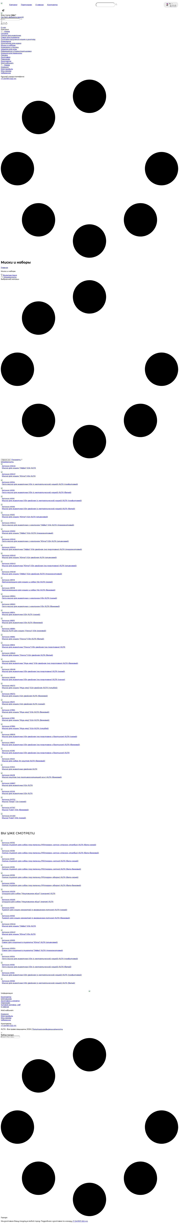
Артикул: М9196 (8, 851)
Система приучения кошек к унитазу (18, 39)
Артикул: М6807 (8, 783)
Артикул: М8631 (8, 742)
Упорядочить (9, 277)
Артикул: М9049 (8, 555)
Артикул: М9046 (8, 466)
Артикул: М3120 (8, 791)
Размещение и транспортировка (16, 51)
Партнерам (26, 5)
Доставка (5, 57)
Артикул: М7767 (8, 808)
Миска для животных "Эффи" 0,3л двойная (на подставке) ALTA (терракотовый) (42, 549)
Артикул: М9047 (8, 474)
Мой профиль (7, 69)
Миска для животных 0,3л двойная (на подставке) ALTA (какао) (33, 679)
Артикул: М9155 (8, 490)
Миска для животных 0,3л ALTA (17, 793)
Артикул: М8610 (8, 645)
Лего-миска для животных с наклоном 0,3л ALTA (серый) (29, 598)
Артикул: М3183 (8, 751)
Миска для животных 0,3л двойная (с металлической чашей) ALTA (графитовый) (42, 501)
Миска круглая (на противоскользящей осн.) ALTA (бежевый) (32, 777)
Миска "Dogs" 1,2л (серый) (14, 801)
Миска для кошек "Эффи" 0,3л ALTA (19, 468)
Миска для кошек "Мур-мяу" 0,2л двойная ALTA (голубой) (29, 688)
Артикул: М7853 (8, 710)
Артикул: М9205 (8, 899)
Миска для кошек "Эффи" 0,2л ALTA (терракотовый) (27, 533)
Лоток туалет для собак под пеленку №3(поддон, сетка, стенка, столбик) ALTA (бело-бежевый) (50, 853)
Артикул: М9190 (8, 875)
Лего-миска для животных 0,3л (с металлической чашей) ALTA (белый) (36, 492)
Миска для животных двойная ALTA (19, 769)
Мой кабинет (7, 63)
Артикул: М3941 (8, 767)
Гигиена (4, 33)
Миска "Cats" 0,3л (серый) (14, 818)
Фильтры (7, 275)
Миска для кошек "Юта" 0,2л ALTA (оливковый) (25, 517)
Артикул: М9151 (8, 908)
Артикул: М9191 (8, 859)
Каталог (13, 5)
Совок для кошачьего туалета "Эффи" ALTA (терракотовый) (32, 950)
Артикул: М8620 (8, 653)
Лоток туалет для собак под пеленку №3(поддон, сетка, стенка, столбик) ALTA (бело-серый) (49, 845)
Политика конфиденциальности (47, 1029)
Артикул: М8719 (8, 580)
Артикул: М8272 (8, 694)
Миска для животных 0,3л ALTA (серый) (21, 614)
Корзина (4, 67)
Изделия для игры (9, 49)
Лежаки (4, 55)
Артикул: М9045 (8, 539)
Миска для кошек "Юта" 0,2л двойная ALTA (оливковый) (29, 557)
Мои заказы (6, 71)
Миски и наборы (8, 45)
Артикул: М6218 (8, 775)
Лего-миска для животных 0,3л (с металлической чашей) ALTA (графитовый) (40, 484)
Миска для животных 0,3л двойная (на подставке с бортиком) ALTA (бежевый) (41, 745)
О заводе (39, 5)
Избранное (6, 73)
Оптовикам (6, 999)
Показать (16, 460)
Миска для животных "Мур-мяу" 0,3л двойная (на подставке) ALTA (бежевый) (40, 663)
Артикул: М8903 (8, 604)
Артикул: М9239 (8, 891)
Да (2, 17)
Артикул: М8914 (8, 612)
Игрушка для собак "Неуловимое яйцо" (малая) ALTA (27, 902)
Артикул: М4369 (8, 816)
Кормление (6, 41)
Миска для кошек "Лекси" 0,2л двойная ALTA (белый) (27, 655)
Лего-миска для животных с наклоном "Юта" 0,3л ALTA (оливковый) (35, 541)
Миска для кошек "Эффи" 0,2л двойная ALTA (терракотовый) (32, 574)
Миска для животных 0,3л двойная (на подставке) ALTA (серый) (33, 671)
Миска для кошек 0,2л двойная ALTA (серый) (23, 704)
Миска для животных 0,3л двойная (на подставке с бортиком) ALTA (36, 753)
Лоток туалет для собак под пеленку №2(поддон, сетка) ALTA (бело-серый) (40, 861)
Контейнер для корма (11, 43)
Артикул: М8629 (8, 734)
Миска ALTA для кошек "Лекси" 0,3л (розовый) (24, 631)
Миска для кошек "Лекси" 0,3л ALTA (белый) (23, 639)
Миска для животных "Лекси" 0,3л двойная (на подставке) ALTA (33, 647)
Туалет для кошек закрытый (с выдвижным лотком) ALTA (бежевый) (36, 918)
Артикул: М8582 (8, 637)
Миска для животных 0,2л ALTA (17, 785)
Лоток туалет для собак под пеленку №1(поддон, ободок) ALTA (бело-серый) (40, 877)
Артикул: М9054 (8, 948)
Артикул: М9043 (8, 563)
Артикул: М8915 (8, 620)
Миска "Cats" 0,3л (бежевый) (15, 810)
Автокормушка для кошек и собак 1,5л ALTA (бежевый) (28, 590)
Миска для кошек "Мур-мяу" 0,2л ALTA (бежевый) (25, 720)
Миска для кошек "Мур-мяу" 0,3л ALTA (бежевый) (25, 712)
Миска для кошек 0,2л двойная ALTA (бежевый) (25, 696)
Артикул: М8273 (8, 685)
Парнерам (5, 59)
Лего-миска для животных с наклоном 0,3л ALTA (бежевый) (31, 606)
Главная (4, 268)
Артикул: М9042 (8, 547)
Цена (14, 275)
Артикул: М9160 (8, 507)
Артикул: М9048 (8, 572)
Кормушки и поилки (10, 47)
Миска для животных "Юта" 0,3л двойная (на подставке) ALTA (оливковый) (39, 566)
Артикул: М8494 (9, 661)
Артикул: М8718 (8, 588)
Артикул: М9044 (9, 523)
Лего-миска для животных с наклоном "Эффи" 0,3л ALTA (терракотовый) (38, 525)
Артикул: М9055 (8, 940)
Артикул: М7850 (8, 726)
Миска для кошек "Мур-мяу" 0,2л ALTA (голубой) (25, 728)
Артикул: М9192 (8, 843)
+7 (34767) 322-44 (8, 79)
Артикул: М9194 (8, 883)
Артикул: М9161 (8, 498)
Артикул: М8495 (8, 677)
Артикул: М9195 (8, 867)
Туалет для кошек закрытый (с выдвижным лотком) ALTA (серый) (34, 910)
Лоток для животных (11, 35)
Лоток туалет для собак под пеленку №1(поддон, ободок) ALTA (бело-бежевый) (41, 885)
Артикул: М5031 (8, 759)
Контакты (52, 5)
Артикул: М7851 (8, 718)
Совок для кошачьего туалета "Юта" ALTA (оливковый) (30, 942)
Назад (7, 31)
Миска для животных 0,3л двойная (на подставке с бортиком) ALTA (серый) (39, 736)
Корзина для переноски (11, 53)
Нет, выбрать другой (14, 17)
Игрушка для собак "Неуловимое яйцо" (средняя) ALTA (28, 893)
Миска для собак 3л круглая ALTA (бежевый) (23, 761)
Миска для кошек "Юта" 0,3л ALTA (19, 476)
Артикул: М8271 (8, 702)
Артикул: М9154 (8, 482)
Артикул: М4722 (8, 799)
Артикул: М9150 (8, 916)
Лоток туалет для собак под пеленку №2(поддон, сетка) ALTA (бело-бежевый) (41, 869)
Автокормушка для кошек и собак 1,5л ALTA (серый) (27, 582)
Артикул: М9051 (8, 515)
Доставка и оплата (10, 1001)
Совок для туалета (10, 37)
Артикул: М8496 (8, 669)
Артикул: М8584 (8, 629)
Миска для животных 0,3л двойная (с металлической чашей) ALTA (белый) (38, 509)
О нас (3, 28)
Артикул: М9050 (8, 531)
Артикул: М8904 (8, 596)
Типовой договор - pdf (10, 1005)
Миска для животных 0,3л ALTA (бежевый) (22, 623)
